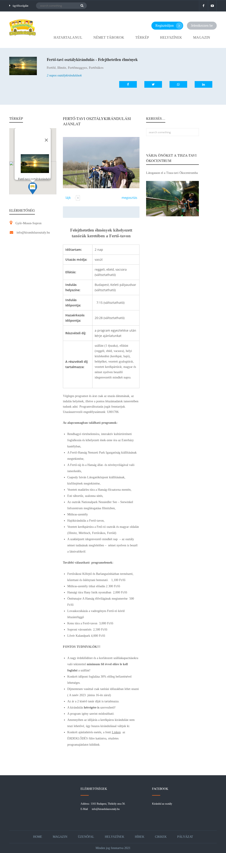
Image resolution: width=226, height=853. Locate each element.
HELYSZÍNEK (171, 37)
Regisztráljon (164, 25)
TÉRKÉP (142, 37)
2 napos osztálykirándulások (64, 75)
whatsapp (174, 84)
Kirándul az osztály (162, 803)
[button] (32, 188)
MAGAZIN (201, 37)
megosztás (129, 198)
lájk (68, 198)
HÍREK (139, 836)
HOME (37, 836)
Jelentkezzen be (202, 25)
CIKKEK (161, 836)
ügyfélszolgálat (20, 5)
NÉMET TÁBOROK (108, 37)
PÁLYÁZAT (185, 836)
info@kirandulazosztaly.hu (33, 232)
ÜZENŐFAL (86, 836)
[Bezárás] (46, 140)
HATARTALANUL (68, 37)
